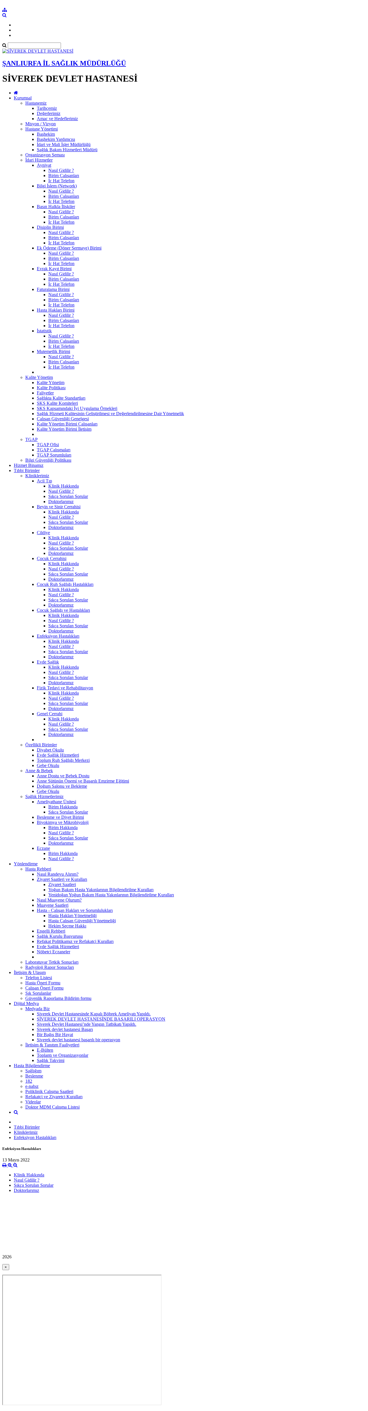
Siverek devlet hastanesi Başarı (65, 1029)
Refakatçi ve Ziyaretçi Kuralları (54, 1096)
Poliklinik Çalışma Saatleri (49, 1091)
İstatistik (44, 330)
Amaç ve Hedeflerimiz (57, 118)
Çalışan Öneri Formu (44, 988)
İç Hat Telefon (61, 180)
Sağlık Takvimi (50, 1060)
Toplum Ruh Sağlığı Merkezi (63, 760)
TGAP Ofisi (48, 444)
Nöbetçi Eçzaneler (53, 951)
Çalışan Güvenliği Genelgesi (63, 418)
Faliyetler (45, 392)
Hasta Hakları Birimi (55, 310)
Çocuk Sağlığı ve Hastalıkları (63, 610)
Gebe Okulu (48, 765)
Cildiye (43, 532)
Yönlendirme (26, 863)
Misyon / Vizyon (40, 123)
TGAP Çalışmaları (53, 449)
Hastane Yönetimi (41, 128)
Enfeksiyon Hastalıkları (58, 636)
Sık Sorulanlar (38, 993)
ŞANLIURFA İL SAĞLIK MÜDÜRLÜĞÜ (64, 63)
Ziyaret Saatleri (62, 884)
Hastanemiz (36, 103)
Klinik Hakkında (63, 486)
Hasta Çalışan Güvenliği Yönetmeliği (82, 920)
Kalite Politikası (51, 387)
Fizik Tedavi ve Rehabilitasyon (65, 687)
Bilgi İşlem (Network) (57, 185)
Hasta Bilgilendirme (32, 1065)
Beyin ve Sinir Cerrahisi (58, 506)
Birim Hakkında (63, 806)
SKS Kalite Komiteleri (57, 403)
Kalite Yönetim (39, 377)
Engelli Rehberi (51, 931)
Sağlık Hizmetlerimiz (44, 796)
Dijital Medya (26, 1003)
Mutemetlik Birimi (53, 351)
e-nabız (32, 1086)
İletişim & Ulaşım (30, 972)
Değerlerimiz (48, 113)
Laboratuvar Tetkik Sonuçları (51, 962)
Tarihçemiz (47, 108)
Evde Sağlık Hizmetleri (58, 755)
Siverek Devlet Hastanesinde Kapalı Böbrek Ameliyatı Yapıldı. (94, 1013)
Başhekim (46, 134)
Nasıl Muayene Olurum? (59, 900)
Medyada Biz (37, 1008)
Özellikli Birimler (41, 744)
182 (28, 1081)
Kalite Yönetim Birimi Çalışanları (67, 423)
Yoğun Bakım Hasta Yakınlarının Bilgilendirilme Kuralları (101, 889)
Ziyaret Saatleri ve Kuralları (62, 879)
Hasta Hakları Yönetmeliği (72, 915)
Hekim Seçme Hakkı (67, 925)
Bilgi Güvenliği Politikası (48, 460)
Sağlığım (33, 1070)
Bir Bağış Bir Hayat (55, 1034)
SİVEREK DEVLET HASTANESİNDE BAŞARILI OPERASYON (101, 1019)
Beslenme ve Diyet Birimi (60, 817)
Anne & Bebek (39, 770)
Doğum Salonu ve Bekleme (62, 786)
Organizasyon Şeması (45, 154)
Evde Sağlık (48, 662)
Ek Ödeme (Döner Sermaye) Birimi (69, 248)
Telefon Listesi (38, 977)
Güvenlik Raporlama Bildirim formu (58, 998)
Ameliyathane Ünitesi (56, 801)
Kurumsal (23, 97)
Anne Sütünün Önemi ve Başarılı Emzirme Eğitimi (83, 781)
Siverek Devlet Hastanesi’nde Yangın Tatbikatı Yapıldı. (86, 1024)
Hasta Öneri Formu (42, 982)
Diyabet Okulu (50, 749)
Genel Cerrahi (49, 713)
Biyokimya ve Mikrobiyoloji (63, 822)
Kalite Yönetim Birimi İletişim (64, 429)
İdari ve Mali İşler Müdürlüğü (64, 144)
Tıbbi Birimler (27, 470)
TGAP (31, 439)
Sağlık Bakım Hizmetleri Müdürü (67, 149)
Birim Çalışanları (63, 175)
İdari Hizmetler (39, 160)
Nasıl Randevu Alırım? (57, 874)
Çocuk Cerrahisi (51, 558)
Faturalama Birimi (53, 289)
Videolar (33, 1101)
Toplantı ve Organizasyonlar (62, 1055)
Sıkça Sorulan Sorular (68, 496)
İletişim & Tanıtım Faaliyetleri (52, 1044)
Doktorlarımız (61, 501)
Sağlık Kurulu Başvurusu (60, 936)
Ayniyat (44, 165)
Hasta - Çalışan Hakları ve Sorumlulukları (75, 910)
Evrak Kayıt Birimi (54, 268)
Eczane (43, 848)
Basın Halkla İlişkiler (56, 206)
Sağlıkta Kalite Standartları (61, 398)
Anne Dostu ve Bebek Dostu (63, 775)
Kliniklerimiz (37, 475)
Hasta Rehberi (38, 868)
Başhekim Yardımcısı (56, 139)
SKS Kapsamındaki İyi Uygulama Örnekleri (77, 408)
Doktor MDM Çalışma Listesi (52, 1107)
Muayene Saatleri (52, 905)
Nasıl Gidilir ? (61, 170)
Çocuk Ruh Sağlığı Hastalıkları (65, 584)
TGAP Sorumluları (54, 455)
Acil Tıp (44, 480)
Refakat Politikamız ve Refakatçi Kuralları (75, 941)
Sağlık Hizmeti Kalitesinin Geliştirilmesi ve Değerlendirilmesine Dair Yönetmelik (110, 413)
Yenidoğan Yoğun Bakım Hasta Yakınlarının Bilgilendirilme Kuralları (111, 894)
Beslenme (34, 1075)
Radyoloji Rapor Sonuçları (49, 967)
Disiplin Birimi (50, 227)
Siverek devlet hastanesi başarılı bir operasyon (78, 1039)
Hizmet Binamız (28, 465)
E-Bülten (45, 1050)
